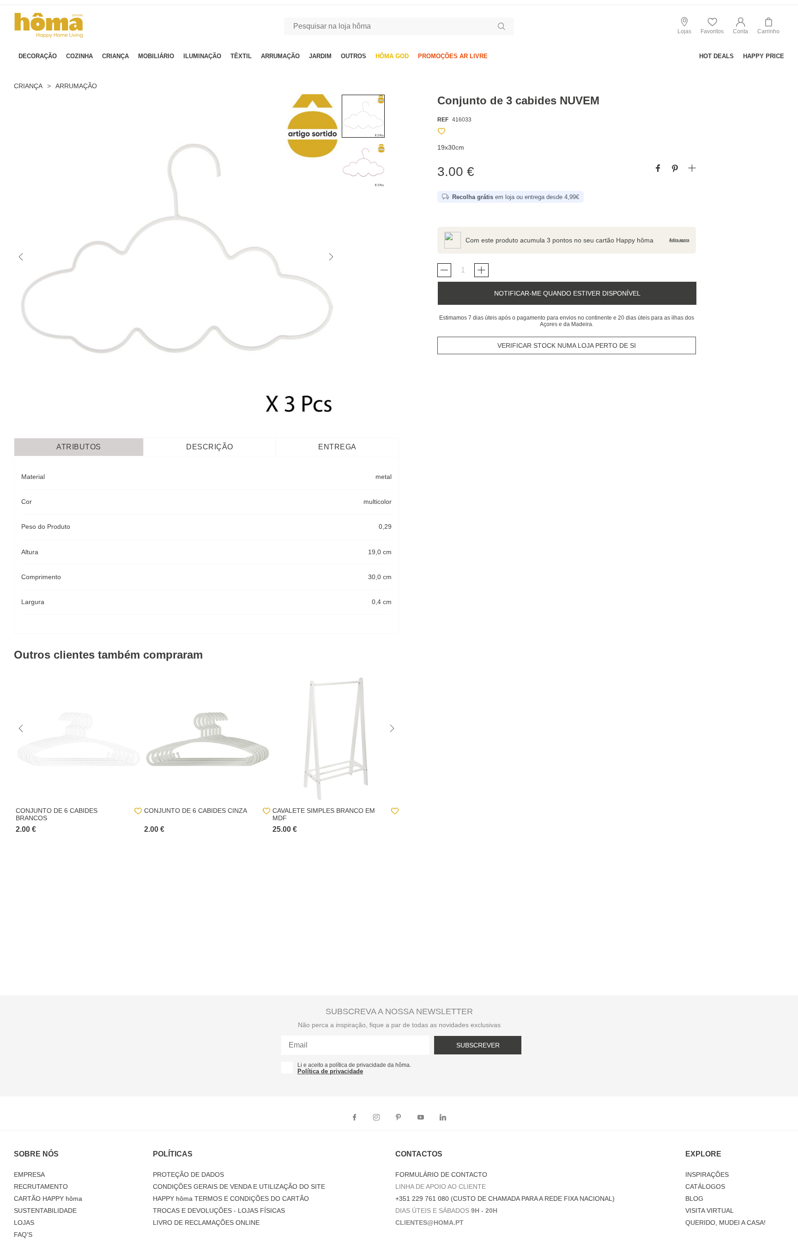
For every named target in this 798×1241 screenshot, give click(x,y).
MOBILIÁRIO (156, 56)
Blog (694, 1198)
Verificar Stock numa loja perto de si (566, 345)
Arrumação (76, 86)
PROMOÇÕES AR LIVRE (453, 56)
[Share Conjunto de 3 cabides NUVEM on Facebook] (658, 169)
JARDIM (320, 56)
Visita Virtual (709, 1210)
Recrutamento (41, 1186)
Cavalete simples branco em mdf (323, 814)
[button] (740, 26)
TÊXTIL (241, 56)
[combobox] (399, 26)
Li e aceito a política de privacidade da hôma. (354, 1065)
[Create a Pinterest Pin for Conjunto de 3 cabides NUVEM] (675, 169)
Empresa (29, 1174)
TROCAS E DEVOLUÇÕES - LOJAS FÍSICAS (219, 1210)
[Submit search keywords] (501, 26)
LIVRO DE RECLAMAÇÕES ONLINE (206, 1222)
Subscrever (478, 1045)
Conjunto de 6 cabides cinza (195, 810)
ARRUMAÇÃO (280, 56)
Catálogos (705, 1186)
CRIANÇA (115, 56)
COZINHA (79, 56)
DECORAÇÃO (37, 56)
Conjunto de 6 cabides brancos (56, 814)
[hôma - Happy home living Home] (48, 36)
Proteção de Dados (188, 1174)
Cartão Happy (48, 1198)
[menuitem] (37, 56)
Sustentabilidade (45, 1210)
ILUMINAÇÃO (202, 56)
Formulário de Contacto (441, 1174)
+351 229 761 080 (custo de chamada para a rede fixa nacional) (505, 1198)
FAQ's (23, 1234)
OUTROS (353, 56)
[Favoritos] (441, 132)
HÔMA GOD (392, 56)
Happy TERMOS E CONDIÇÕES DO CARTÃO (231, 1198)
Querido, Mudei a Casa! (725, 1222)
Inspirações (707, 1174)
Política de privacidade (330, 1071)
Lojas (24, 1222)
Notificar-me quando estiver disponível (567, 293)
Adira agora (679, 240)
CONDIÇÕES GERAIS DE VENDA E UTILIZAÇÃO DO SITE (239, 1186)
